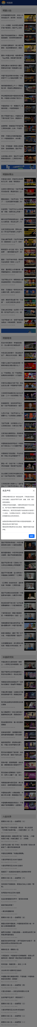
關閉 (31, 536)
